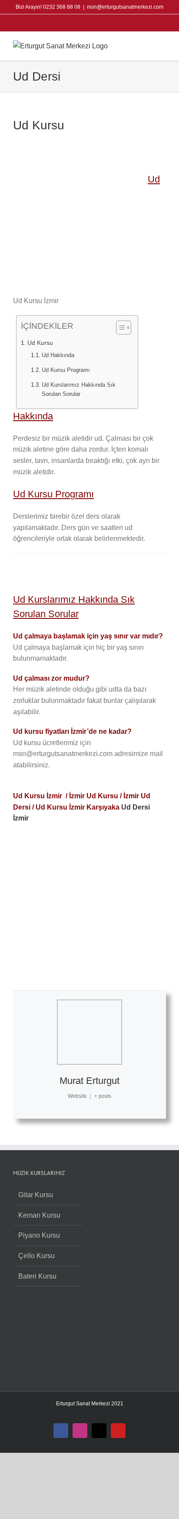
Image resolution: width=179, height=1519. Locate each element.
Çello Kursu (36, 1255)
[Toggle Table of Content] (119, 327)
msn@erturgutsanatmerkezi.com (125, 7)
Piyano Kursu (39, 1235)
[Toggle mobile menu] (162, 45)
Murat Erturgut (89, 1080)
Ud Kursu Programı (66, 370)
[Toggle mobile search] (146, 45)
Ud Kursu (40, 342)
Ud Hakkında (58, 355)
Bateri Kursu (37, 1276)
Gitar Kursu (35, 1194)
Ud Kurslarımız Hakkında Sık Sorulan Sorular (79, 389)
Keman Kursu (39, 1215)
